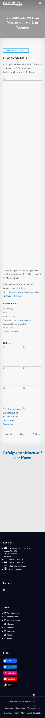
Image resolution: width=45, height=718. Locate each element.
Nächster (36, 434)
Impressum (9, 708)
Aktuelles (10, 628)
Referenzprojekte (13, 620)
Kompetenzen (12, 617)
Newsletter (11, 631)
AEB (23, 713)
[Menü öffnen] (39, 3)
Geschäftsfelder (13, 613)
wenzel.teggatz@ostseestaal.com (18, 320)
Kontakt (10, 638)
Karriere (10, 635)
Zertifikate (8, 713)
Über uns (10, 624)
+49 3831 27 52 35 (12, 316)
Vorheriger (9, 434)
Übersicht (22, 434)
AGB (17, 713)
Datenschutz (20, 708)
